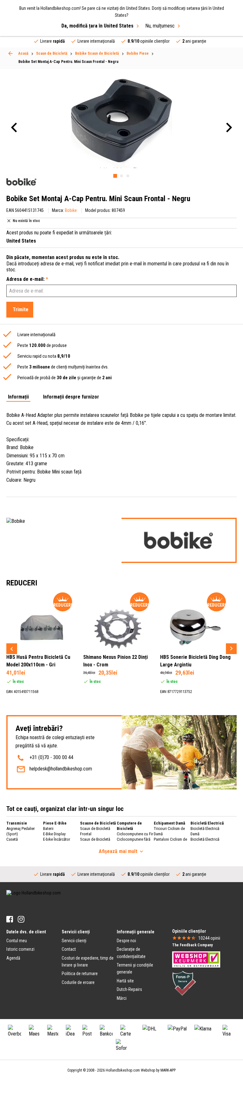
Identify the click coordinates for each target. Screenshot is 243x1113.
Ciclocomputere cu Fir (135, 834)
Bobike (71, 210)
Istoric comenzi (20, 949)
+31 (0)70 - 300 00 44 (51, 757)
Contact (69, 949)
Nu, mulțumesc (160, 26)
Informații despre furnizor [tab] (71, 397)
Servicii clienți (74, 940)
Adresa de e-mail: (27, 279)
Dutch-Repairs (129, 989)
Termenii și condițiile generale (135, 968)
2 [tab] (121, 176)
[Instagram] (21, 919)
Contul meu (16, 940)
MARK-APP (168, 1070)
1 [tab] (115, 176)
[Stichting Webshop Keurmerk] (196, 959)
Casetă (12, 839)
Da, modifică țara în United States (97, 26)
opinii (209, 938)
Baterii (48, 828)
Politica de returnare (80, 973)
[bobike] (21, 182)
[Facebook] (9, 919)
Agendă (13, 958)
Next (231, 648)
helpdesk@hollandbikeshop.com (60, 769)
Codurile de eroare (78, 982)
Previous (11, 648)
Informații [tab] (18, 397)
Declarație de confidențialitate (131, 953)
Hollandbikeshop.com (123, 1070)
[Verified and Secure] (184, 983)
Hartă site (125, 980)
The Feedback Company (192, 945)
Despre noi (126, 940)
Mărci (122, 998)
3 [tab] (128, 176)
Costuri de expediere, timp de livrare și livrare (88, 961)
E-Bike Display (54, 834)
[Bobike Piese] (10, 53)
